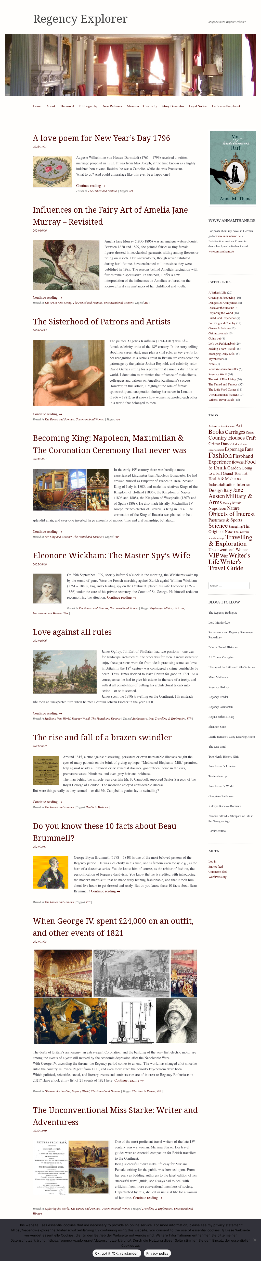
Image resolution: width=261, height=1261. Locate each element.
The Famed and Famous (102, 191)
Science (218, 525)
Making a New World (57, 718)
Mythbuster (215, 359)
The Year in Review (143, 1091)
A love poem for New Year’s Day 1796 (101, 138)
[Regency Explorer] (130, 65)
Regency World (81, 718)
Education (239, 444)
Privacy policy (157, 1253)
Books (216, 431)
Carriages (235, 431)
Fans (249, 449)
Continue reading (91, 185)
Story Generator (173, 106)
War (65, 613)
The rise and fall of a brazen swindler (102, 737)
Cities (250, 432)
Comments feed (217, 871)
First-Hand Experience (222, 318)
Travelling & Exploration (170, 718)
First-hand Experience (230, 458)
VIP (116, 537)
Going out (214, 338)
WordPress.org (217, 877)
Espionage (156, 608)
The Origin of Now (229, 528)
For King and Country (58, 537)
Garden (234, 468)
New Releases (112, 106)
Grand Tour (232, 473)
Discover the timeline (57, 1091)
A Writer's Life (217, 292)
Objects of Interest (231, 513)
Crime (214, 443)
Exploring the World (57, 1208)
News (212, 364)
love (151, 718)
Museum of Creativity (142, 106)
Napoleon (217, 508)
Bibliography (88, 106)
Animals (214, 426)
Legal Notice (198, 106)
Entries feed (215, 866)
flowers (238, 462)
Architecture (139, 718)
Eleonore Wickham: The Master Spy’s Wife (111, 555)
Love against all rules (72, 632)
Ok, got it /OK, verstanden (117, 1253)
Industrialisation (222, 484)
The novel (67, 106)
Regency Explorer (80, 19)
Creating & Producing (221, 297)
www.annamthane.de (228, 236)
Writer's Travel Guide (221, 399)
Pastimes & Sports (225, 520)
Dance (226, 443)
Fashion (220, 455)
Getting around (217, 333)
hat (244, 473)
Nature (233, 508)
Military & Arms (174, 608)
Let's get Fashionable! (221, 343)
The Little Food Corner (222, 389)
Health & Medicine (97, 807)
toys (222, 538)
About (50, 106)
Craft (251, 437)
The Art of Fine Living (58, 302)
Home (37, 106)
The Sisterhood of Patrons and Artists (102, 321)
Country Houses (226, 437)
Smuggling (236, 526)
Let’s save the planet (226, 106)
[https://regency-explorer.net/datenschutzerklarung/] (254, 1239)
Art (131, 191)
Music (237, 502)
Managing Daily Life (221, 353)
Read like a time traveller (223, 369)
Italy (228, 490)
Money (227, 503)
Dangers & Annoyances (223, 302)
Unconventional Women (118, 302)
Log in (212, 861)
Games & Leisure (219, 328)
